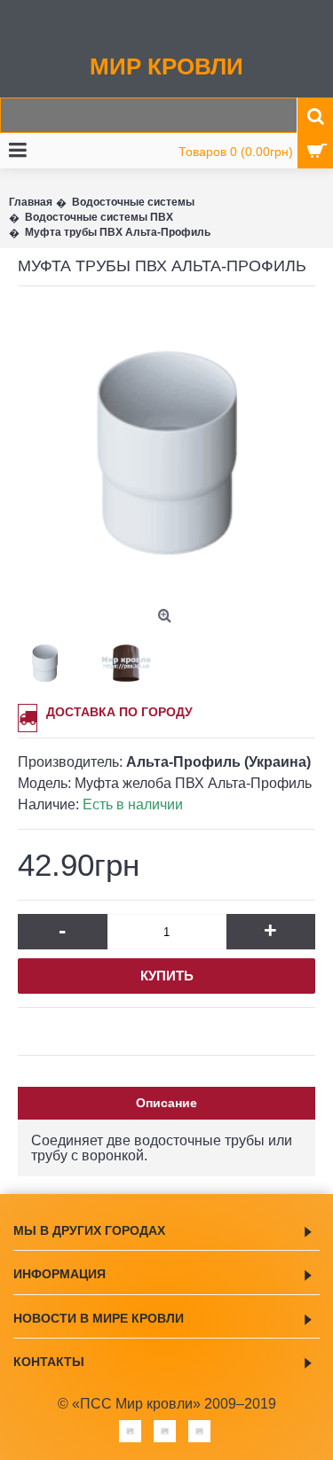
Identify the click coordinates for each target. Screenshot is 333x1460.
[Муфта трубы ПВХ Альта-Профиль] (166, 452)
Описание (166, 1103)
